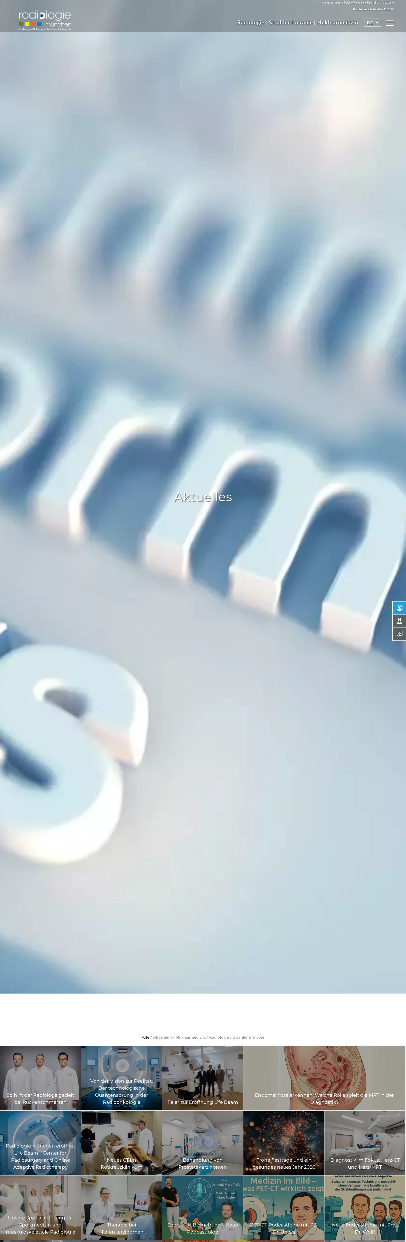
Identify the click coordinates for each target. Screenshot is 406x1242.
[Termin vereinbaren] (399, 608)
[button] (372, 22)
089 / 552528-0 (385, 9)
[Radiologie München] (45, 18)
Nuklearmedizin (337, 22)
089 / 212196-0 (385, 2)
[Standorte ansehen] (399, 621)
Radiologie (251, 22)
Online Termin (330, 2)
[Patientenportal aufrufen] (399, 634)
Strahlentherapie (291, 22)
